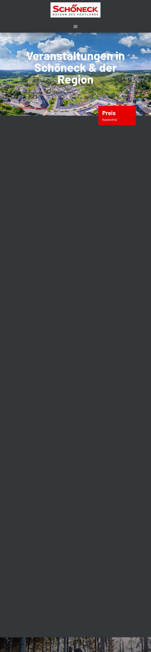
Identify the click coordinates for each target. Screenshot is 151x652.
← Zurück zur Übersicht (31, 108)
